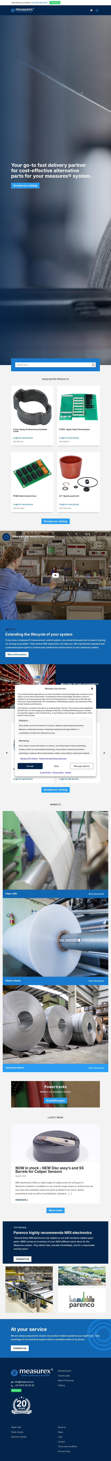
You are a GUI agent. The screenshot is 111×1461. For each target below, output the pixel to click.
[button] (92, 688)
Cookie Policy (45, 772)
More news (55, 1210)
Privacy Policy (64, 1451)
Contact (68, 772)
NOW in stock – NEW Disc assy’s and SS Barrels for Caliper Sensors (49, 1170)
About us (62, 1427)
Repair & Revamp (66, 1380)
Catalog (61, 1385)
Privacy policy (58, 772)
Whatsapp (55, 3)
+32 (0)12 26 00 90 (24, 1385)
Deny (56, 766)
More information (17, 654)
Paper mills (16, 1427)
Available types (55, 1100)
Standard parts (64, 1371)
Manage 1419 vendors (29, 758)
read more (20, 1199)
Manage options (82, 766)
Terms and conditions (67, 1446)
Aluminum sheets (18, 1437)
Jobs (60, 1437)
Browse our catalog (25, 185)
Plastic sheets (17, 1432)
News (60, 1432)
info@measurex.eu (24, 1381)
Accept (30, 766)
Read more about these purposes (52, 758)
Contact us (22, 1259)
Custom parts (64, 1376)
